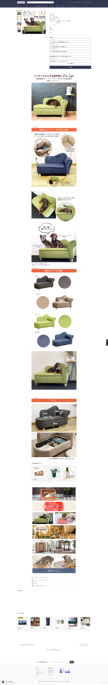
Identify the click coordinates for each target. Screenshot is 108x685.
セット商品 (53, 15)
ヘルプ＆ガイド (72, 2)
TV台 (52, 14)
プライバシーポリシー (61, 681)
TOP (50, 13)
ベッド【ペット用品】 (55, 17)
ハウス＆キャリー (54, 16)
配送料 (53, 61)
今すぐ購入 (70, 67)
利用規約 (67, 681)
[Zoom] (34, 22)
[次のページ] (19, 33)
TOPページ (38, 670)
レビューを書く (84, 644)
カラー (51, 32)
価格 (50, 27)
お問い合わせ (38, 674)
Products (53, 13)
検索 (37, 675)
